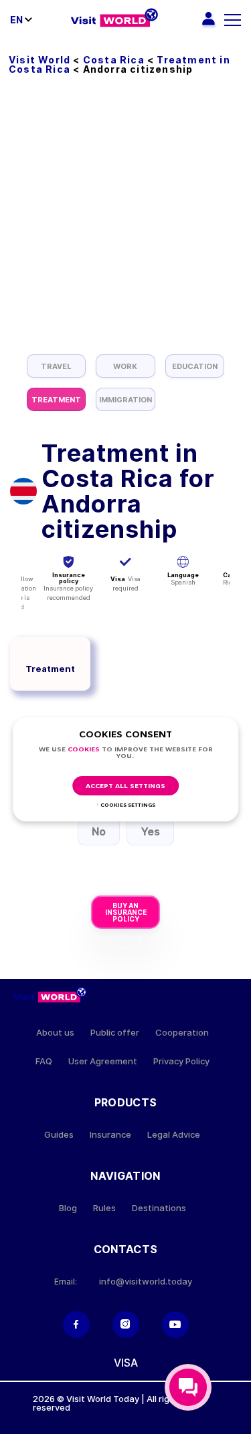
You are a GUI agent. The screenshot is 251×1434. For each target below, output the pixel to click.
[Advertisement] (125, 222)
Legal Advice (173, 1134)
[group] (56, 366)
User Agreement (102, 1061)
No (99, 831)
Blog (68, 1208)
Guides (59, 1134)
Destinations (159, 1208)
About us (55, 1032)
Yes (150, 831)
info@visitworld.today (145, 1281)
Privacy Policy (181, 1061)
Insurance (110, 1134)
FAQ (43, 1061)
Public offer (114, 1032)
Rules (104, 1208)
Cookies (84, 749)
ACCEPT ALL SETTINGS (125, 786)
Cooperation (182, 1032)
